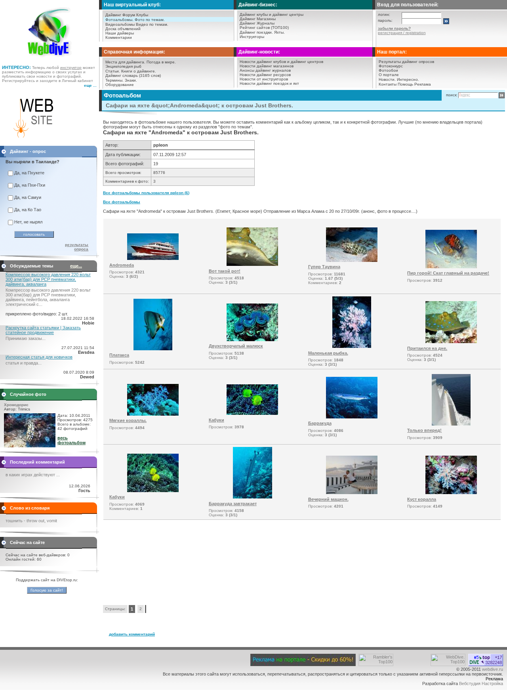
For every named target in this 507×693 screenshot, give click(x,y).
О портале (389, 75)
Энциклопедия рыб (123, 66)
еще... (76, 265)
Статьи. (112, 71)
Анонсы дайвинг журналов (265, 70)
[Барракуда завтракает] (252, 496)
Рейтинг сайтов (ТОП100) (264, 27)
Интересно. (408, 79)
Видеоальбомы (120, 24)
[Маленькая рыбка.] (351, 346)
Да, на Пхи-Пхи (29, 185)
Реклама (422, 84)
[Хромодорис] (29, 445)
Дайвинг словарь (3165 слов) (133, 75)
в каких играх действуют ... (33, 474)
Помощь (405, 84)
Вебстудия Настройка (481, 683)
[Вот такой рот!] (252, 264)
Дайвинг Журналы (257, 23)
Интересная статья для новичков (39, 357)
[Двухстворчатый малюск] (252, 339)
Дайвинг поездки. (256, 32)
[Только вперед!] (451, 424)
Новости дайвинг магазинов (267, 66)
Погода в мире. (161, 62)
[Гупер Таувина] (351, 260)
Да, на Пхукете (29, 172)
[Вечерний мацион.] (351, 492)
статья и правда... (24, 363)
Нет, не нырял (28, 222)
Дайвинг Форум (120, 15)
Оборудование (119, 84)
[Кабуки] (252, 413)
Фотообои (388, 70)
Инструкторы (252, 36)
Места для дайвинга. (125, 62)
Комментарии (118, 37)
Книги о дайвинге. (138, 71)
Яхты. (279, 32)
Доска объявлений (123, 29)
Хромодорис (16, 405)
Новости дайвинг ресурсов (265, 75)
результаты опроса (76, 246)
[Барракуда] (351, 416)
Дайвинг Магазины (258, 19)
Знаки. (131, 80)
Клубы (142, 15)
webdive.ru (492, 669)
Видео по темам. (152, 24)
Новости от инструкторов (264, 79)
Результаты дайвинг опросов (406, 61)
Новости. (387, 79)
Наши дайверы (119, 33)
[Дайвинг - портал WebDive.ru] (50, 59)
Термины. (114, 80)
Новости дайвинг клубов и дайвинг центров (281, 61)
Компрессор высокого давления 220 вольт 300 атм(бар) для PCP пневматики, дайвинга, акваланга (48, 279)
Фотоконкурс (391, 66)
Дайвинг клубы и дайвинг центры (271, 14)
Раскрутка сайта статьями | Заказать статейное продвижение (43, 330)
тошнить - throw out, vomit (31, 520)
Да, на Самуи (27, 197)
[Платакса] (152, 348)
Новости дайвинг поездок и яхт (269, 83)
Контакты (387, 84)
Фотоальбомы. (119, 19)
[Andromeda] (153, 258)
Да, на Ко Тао (27, 209)
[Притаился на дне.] (451, 341)
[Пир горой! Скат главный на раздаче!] (451, 266)
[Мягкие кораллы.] (153, 414)
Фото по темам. (150, 19)
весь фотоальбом (71, 440)
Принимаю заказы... (26, 338)
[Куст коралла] (451, 492)
